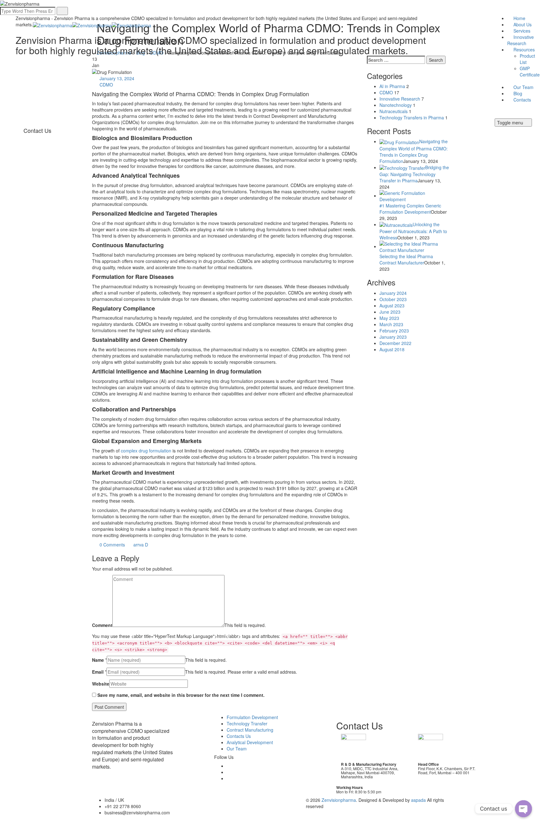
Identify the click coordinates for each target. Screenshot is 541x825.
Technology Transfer (247, 723)
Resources (524, 49)
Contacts (522, 100)
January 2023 (393, 337)
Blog (517, 93)
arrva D (140, 544)
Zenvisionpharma (339, 800)
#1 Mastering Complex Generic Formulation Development (410, 208)
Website (100, 684)
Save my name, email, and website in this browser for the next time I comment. (181, 695)
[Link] (498, 115)
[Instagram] (230, 778)
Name (98, 660)
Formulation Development (252, 717)
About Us (522, 24)
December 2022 (395, 343)
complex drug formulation (146, 450)
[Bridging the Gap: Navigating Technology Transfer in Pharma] (402, 167)
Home (519, 18)
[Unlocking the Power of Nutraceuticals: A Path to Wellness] (396, 224)
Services (521, 31)
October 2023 (393, 299)
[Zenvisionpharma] (92, 24)
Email (98, 672)
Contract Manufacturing (250, 730)
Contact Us (37, 130)
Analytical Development (250, 742)
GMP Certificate (530, 71)
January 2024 (393, 293)
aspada (418, 800)
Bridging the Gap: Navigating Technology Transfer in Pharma (414, 174)
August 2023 (391, 305)
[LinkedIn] (230, 772)
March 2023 (391, 324)
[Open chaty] (523, 808)
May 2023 (389, 318)
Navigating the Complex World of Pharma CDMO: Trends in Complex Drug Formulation (413, 151)
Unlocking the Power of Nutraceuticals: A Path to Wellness (413, 231)
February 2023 (394, 330)
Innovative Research (520, 40)
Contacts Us (239, 736)
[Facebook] (230, 766)
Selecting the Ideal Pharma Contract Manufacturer (406, 259)
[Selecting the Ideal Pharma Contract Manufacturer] (414, 246)
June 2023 (389, 312)
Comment (102, 625)
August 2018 (391, 349)
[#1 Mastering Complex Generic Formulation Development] (414, 195)
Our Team (523, 87)
